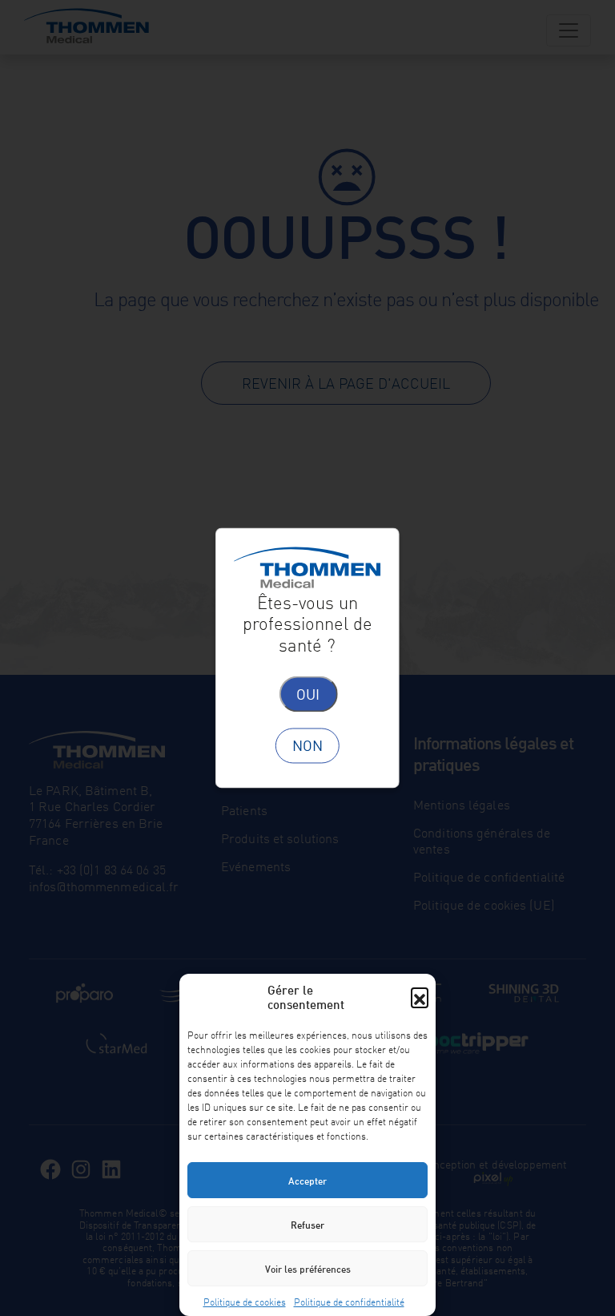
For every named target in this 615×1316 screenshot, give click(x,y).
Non (307, 745)
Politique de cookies (244, 1301)
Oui (308, 693)
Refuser (307, 1224)
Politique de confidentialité (349, 1301)
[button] (420, 996)
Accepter (307, 1180)
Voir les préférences (308, 1268)
